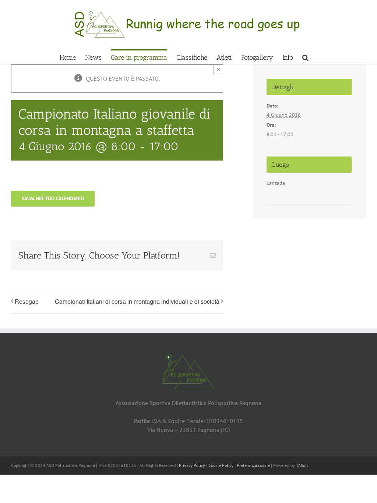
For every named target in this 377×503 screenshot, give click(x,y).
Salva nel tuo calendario (53, 199)
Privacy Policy (192, 465)
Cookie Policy (220, 465)
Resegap (27, 301)
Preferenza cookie (253, 465)
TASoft (302, 465)
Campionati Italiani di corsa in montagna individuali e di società (137, 301)
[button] (305, 56)
